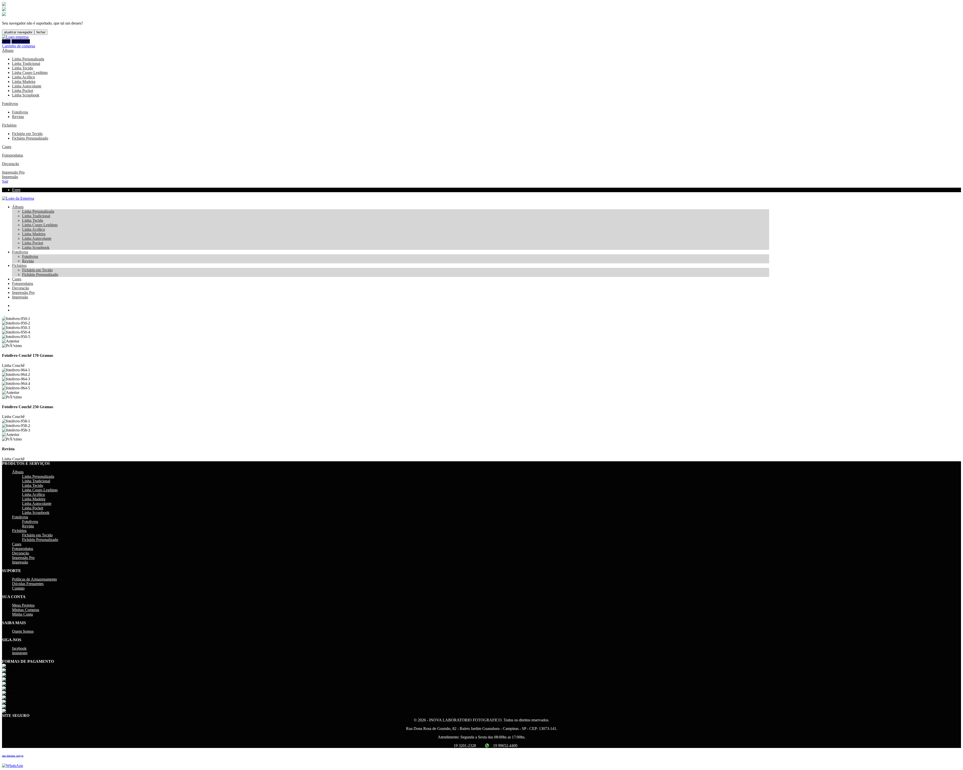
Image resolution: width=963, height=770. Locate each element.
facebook (19, 648)
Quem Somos (23, 631)
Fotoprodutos (12, 155)
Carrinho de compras (18, 46)
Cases (6, 147)
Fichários (9, 125)
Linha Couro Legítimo (30, 72)
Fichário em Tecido (27, 134)
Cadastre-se (21, 41)
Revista (18, 117)
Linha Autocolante (26, 86)
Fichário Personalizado (30, 138)
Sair (5, 181)
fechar (40, 32)
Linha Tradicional (26, 63)
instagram (19, 653)
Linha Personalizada (28, 59)
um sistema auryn (12, 755)
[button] (481, 341)
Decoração (10, 164)
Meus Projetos (23, 605)
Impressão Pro (13, 172)
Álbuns (8, 50)
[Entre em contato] (12, 765)
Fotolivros (10, 103)
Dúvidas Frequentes (28, 584)
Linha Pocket (22, 90)
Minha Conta (22, 614)
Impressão (10, 177)
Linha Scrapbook (25, 95)
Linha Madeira (23, 81)
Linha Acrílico (23, 77)
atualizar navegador (18, 32)
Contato (18, 588)
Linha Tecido (22, 68)
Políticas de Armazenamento (34, 579)
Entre (6, 41)
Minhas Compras (25, 610)
